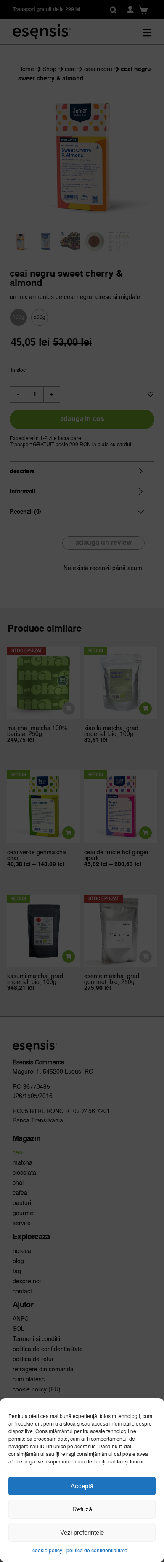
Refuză (82, 1509)
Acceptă (82, 1486)
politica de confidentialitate (96, 1551)
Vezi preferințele (82, 1532)
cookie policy (47, 1551)
